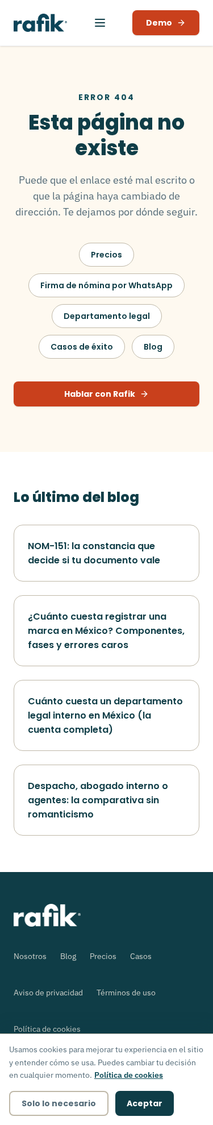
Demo (159, 22)
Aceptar (144, 1103)
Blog (153, 346)
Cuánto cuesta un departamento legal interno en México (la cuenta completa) (105, 715)
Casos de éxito (82, 346)
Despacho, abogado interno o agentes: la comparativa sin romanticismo (98, 800)
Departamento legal (107, 316)
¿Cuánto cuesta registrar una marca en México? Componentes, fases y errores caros (106, 630)
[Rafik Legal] (40, 23)
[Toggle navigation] (100, 22)
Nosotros (30, 956)
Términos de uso (126, 992)
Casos (141, 956)
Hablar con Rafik (99, 394)
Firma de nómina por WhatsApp (106, 285)
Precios (106, 254)
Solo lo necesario (59, 1103)
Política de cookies (47, 1029)
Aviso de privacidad (48, 992)
